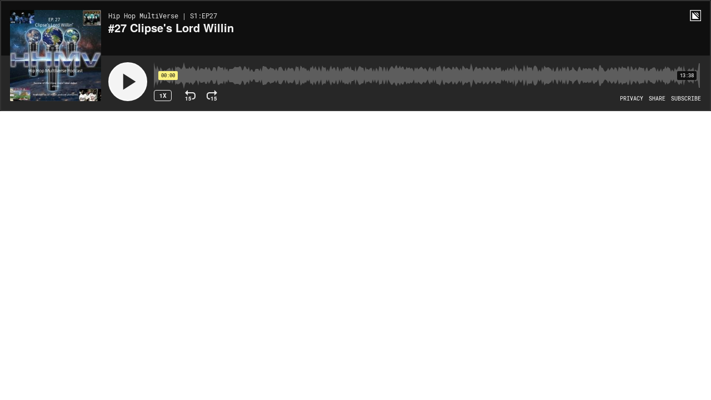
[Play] (127, 81)
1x (163, 95)
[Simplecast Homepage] (695, 15)
